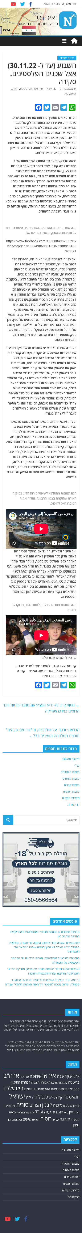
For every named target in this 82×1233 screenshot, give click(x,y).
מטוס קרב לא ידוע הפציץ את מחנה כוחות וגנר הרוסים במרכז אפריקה (41, 708)
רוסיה (46, 1118)
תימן (76, 1124)
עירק (38, 1112)
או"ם (76, 1076)
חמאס (15, 88)
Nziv (49, 88)
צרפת (12, 1112)
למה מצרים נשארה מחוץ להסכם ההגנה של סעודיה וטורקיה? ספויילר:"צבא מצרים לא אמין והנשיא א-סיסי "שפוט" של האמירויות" (44, 947)
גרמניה (63, 1082)
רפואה (36, 1119)
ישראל (73, 94)
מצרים (35, 1105)
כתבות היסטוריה (70, 772)
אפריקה (24, 1077)
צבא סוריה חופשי (25, 1112)
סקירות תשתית (70, 798)
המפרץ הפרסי (70, 1089)
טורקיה (62, 1097)
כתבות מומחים (71, 778)
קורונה (65, 1119)
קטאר (56, 1119)
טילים (52, 1097)
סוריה (22, 1104)
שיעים (27, 1119)
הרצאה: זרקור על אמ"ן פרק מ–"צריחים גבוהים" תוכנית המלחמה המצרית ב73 (42, 732)
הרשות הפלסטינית (30, 88)
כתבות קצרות (71, 785)
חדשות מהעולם (70, 759)
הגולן (34, 1082)
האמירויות (44, 1082)
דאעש (54, 1082)
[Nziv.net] (74, 41)
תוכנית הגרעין (15, 1119)
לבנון (47, 1104)
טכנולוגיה (40, 1097)
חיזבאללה (13, 1088)
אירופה (35, 1076)
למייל (10, 1050)
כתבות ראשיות (67, 58)
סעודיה (57, 1112)
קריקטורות (73, 804)
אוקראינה (65, 1076)
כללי (76, 765)
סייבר (76, 1112)
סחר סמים (11, 1105)
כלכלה (57, 1105)
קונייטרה (75, 1119)
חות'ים (28, 1089)
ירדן (28, 1097)
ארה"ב (11, 1075)
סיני (66, 1112)
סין (71, 1112)
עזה (66, 94)
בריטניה (73, 1082)
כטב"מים (67, 1106)
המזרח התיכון (20, 1082)
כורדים (76, 1105)
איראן (49, 1075)
